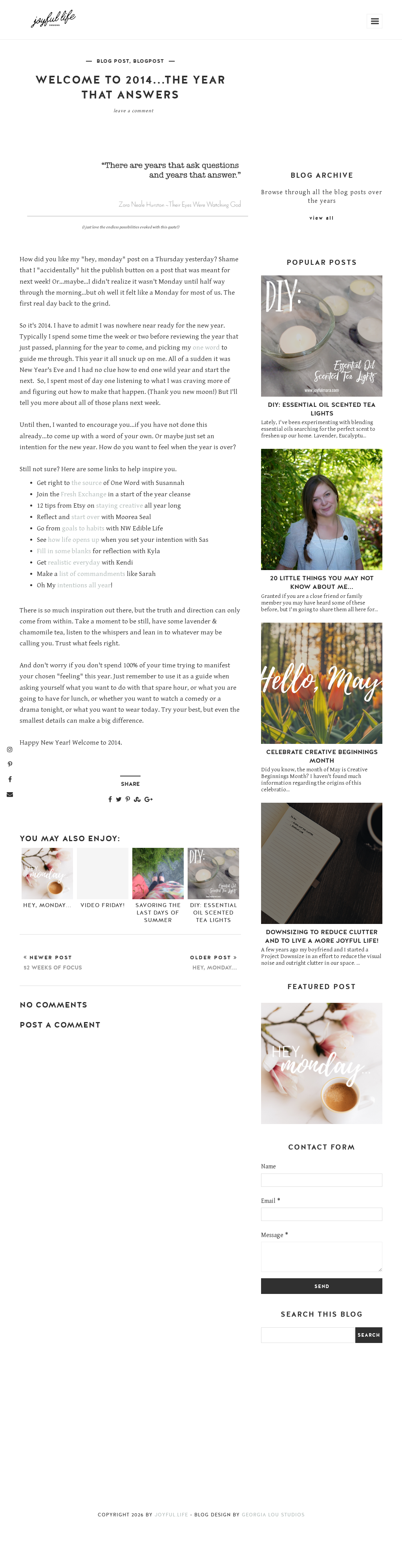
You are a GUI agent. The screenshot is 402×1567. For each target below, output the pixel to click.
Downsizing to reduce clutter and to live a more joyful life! (322, 936)
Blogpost (148, 61)
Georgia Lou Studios (273, 1515)
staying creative (119, 506)
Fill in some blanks (64, 551)
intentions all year (84, 585)
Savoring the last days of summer (158, 913)
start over (85, 517)
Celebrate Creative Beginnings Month (322, 756)
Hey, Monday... (47, 905)
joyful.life (171, 1515)
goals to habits (83, 528)
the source (86, 483)
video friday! (102, 905)
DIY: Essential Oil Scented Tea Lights (213, 913)
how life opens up (73, 540)
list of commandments (92, 574)
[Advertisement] (130, 1166)
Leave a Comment (133, 110)
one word (206, 348)
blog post (113, 61)
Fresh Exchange (83, 494)
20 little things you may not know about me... (322, 582)
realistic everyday (74, 563)
